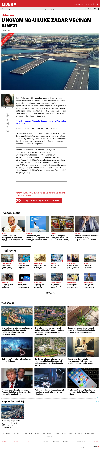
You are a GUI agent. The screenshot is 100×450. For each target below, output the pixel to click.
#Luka (25, 193)
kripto (31, 9)
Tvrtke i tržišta (15, 433)
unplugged (53, 9)
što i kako (36, 9)
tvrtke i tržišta (18, 9)
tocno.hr (96, 441)
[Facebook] (8, 113)
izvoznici (70, 9)
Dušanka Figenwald (7, 108)
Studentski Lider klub (90, 433)
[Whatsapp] (8, 127)
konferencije (83, 9)
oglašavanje (56, 441)
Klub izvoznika (78, 433)
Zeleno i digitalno (46, 433)
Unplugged (56, 433)
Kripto (30, 433)
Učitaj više (50, 293)
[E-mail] (8, 123)
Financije (24, 433)
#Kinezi (42, 193)
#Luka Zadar (34, 193)
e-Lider (75, 4)
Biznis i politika (6, 433)
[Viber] (8, 130)
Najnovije (9, 250)
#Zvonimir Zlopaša (23, 195)
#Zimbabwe (50, 193)
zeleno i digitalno (44, 9)
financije (26, 9)
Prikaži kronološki (92, 9)
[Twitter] (8, 116)
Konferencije (49, 436)
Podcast (64, 433)
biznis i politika (9, 9)
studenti (76, 9)
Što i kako (37, 433)
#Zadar (19, 193)
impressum (46, 441)
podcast (59, 9)
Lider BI (65, 9)
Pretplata (80, 4)
